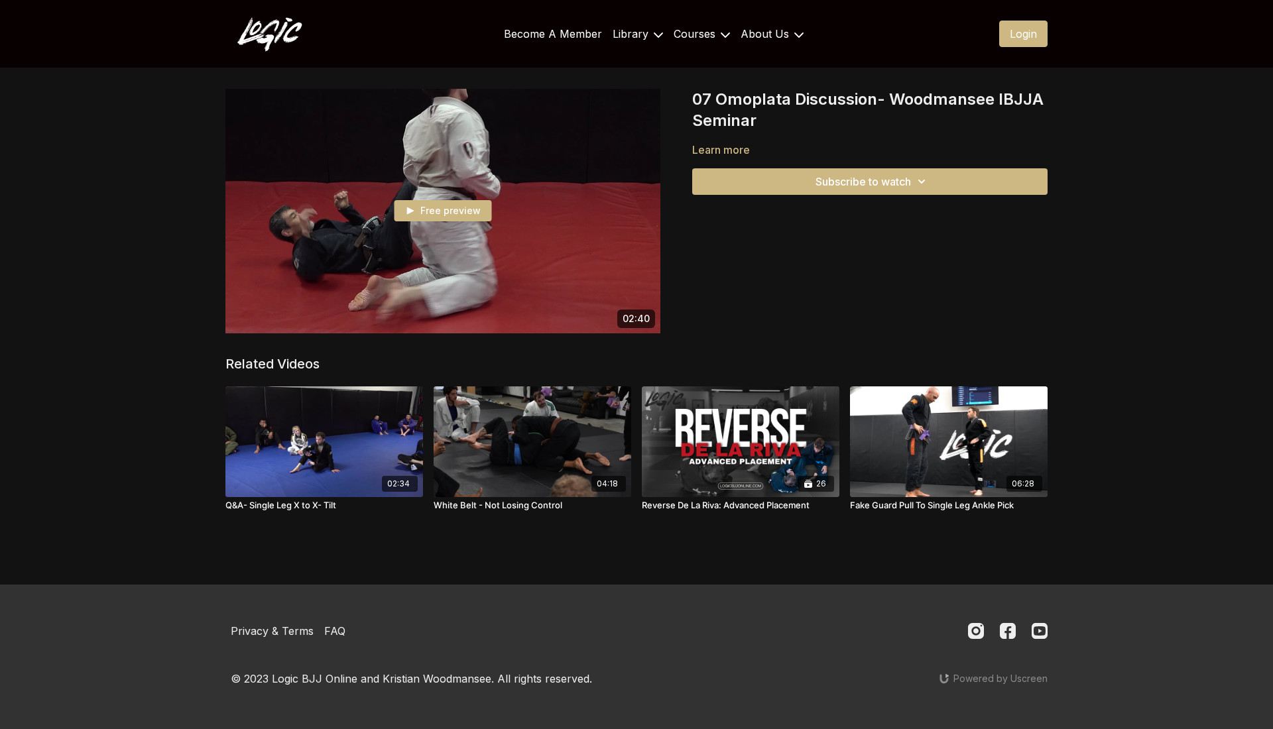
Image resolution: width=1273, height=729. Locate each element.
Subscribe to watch (863, 181)
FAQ (334, 631)
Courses (696, 33)
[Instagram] (976, 631)
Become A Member (553, 33)
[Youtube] (1040, 631)
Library (632, 33)
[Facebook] (1008, 631)
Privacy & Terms (272, 631)
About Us (766, 33)
